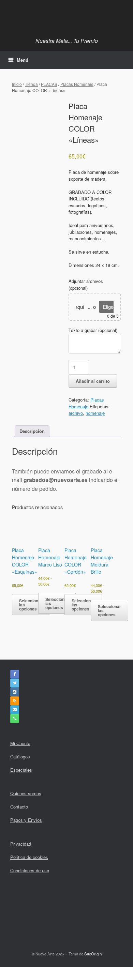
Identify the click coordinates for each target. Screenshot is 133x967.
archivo (76, 413)
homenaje (95, 413)
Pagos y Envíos (26, 820)
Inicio (17, 84)
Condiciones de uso (29, 870)
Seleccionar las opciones (57, 603)
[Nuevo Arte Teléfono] (14, 718)
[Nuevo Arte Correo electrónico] (14, 709)
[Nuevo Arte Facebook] (14, 674)
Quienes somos (25, 793)
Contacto (19, 806)
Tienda (31, 84)
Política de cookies (29, 857)
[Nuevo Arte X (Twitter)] (14, 683)
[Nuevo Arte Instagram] (14, 692)
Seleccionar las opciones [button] (30, 605)
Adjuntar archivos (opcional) (86, 284)
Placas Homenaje (76, 84)
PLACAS (49, 84)
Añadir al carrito (93, 381)
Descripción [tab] (32, 431)
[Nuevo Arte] (66, 17)
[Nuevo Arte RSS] (14, 700)
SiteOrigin (93, 953)
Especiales (21, 770)
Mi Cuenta (20, 743)
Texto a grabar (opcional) (93, 330)
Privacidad (20, 844)
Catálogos (20, 756)
